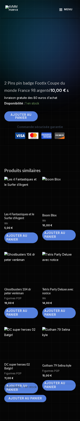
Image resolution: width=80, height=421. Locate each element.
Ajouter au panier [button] (16, 237)
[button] (40, 9)
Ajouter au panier (21, 116)
